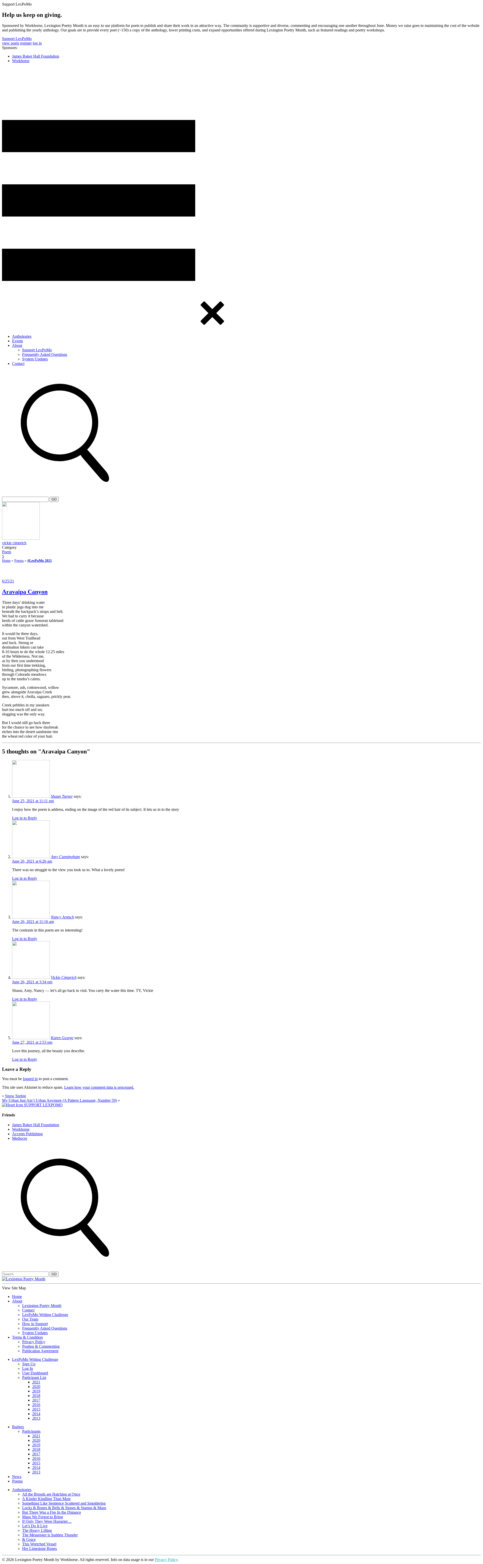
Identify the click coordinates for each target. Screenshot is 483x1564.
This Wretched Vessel (39, 1544)
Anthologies (21, 336)
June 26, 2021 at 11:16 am (33, 921)
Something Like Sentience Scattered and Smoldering (64, 1503)
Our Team (30, 1319)
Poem (6, 552)
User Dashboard (35, 1373)
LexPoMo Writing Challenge (45, 1315)
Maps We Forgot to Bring (42, 1517)
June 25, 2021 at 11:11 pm (33, 801)
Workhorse (20, 61)
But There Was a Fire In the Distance (51, 1512)
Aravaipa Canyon (25, 591)
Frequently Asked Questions (44, 354)
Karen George (62, 1038)
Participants (31, 1431)
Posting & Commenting (41, 1346)
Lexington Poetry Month (41, 1305)
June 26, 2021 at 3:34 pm (32, 982)
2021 (36, 1382)
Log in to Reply (24, 818)
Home (6, 561)
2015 (36, 1409)
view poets (10, 43)
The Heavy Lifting (37, 1530)
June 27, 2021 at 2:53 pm (32, 1042)
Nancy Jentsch (62, 917)
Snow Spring (15, 1096)
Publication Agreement (40, 1351)
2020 (36, 1386)
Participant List (34, 1377)
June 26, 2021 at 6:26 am (32, 861)
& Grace (29, 1539)
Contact (18, 363)
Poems (19, 561)
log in (37, 43)
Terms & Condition (27, 1337)
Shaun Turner (62, 796)
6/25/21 (8, 581)
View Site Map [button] (14, 1288)
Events (17, 341)
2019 (36, 1391)
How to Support (35, 1324)
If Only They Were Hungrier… (47, 1521)
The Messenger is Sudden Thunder (50, 1535)
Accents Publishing (27, 1134)
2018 (36, 1395)
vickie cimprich (14, 543)
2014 (36, 1414)
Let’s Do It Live (35, 1526)
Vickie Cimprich (63, 977)
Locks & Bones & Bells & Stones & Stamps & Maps (64, 1508)
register (26, 43)
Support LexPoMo (17, 38)
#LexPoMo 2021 (39, 561)
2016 (36, 1405)
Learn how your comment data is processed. (99, 1087)
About (17, 345)
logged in (30, 1079)
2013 (36, 1418)
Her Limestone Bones (39, 1548)
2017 (36, 1400)
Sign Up (28, 1364)
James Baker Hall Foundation (35, 56)
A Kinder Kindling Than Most (46, 1499)
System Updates (35, 359)
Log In (27, 1368)
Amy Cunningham (65, 857)
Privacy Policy (33, 1342)
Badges (18, 1427)
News (16, 1476)
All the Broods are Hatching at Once (51, 1494)
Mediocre (19, 1138)
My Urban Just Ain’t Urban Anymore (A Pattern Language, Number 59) (59, 1100)
